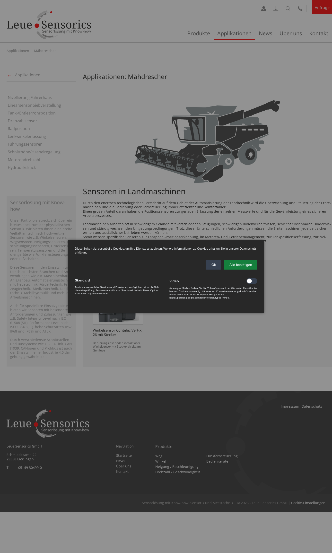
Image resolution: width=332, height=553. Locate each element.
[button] (213, 265)
